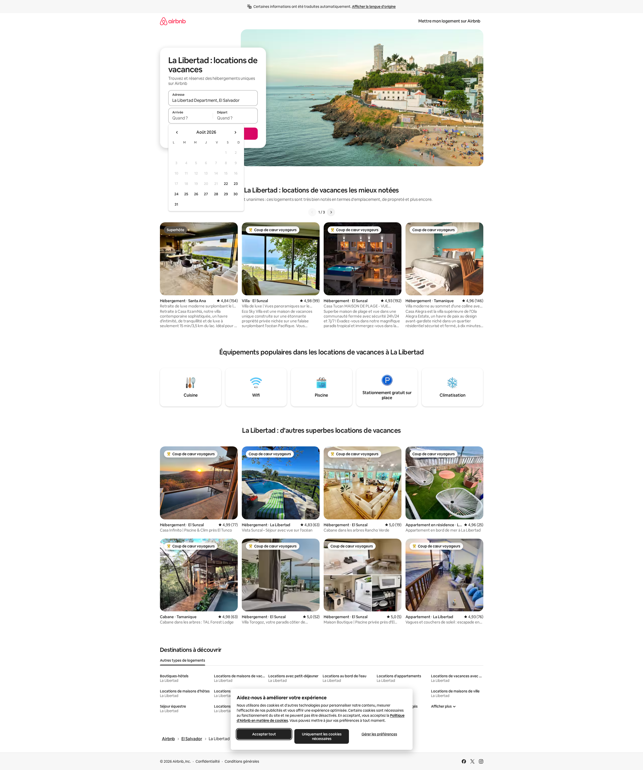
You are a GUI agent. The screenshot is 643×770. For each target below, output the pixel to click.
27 (206, 194)
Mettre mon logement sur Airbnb (449, 21)
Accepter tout (264, 734)
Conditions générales (242, 761)
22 (226, 183)
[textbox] (190, 118)
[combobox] (213, 100)
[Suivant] (331, 212)
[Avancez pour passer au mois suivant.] (235, 132)
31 (176, 204)
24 (176, 194)
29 (226, 194)
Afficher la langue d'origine (374, 6)
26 (196, 194)
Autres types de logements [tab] (182, 660)
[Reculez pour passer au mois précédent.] (177, 132)
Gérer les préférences (379, 734)
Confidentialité (208, 761)
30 (235, 194)
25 (186, 194)
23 (236, 183)
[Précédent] (312, 212)
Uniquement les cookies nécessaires (321, 736)
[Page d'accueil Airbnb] (173, 21)
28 (216, 194)
